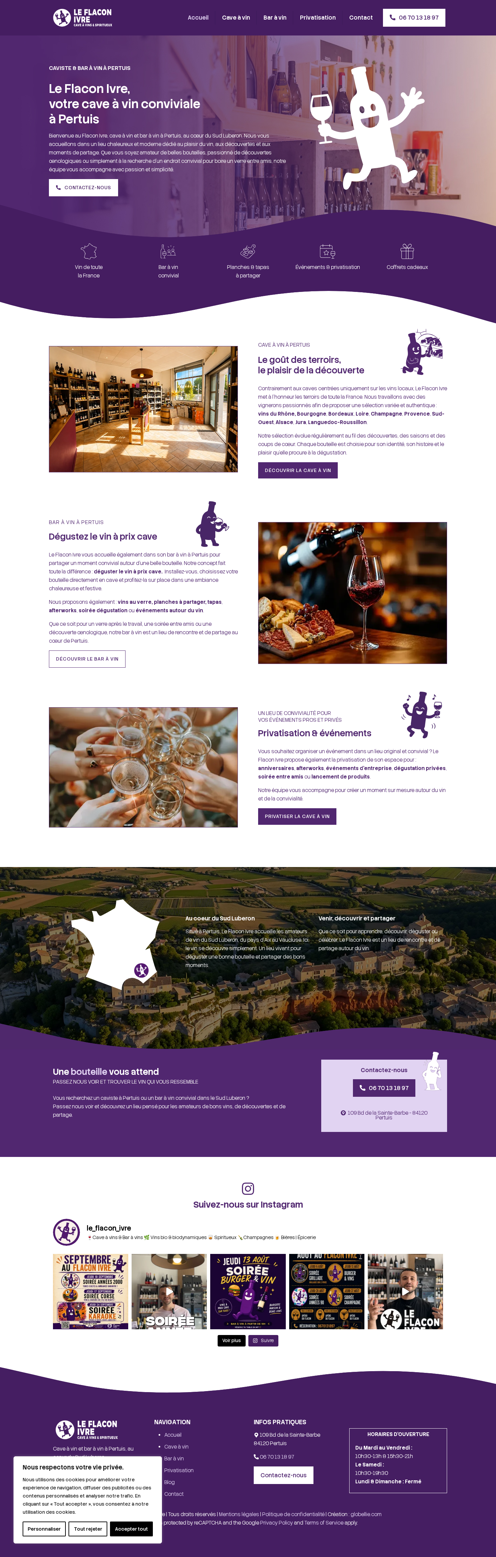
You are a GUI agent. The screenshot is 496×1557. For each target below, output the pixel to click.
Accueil (173, 1435)
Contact (174, 1494)
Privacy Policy (276, 1522)
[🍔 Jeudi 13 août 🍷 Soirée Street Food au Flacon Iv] (247, 1291)
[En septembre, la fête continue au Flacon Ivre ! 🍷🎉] (90, 1291)
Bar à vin (174, 1458)
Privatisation (179, 1470)
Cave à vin (176, 1446)
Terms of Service (323, 1522)
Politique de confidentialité (293, 1514)
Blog (169, 1482)
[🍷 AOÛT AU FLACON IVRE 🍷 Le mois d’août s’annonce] (326, 1291)
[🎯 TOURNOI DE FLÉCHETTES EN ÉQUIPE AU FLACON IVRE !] (405, 1291)
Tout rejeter (88, 1529)
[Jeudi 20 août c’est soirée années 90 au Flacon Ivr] (169, 1291)
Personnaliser (44, 1529)
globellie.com (366, 1514)
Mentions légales (239, 1514)
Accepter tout (131, 1529)
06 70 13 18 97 (276, 1457)
